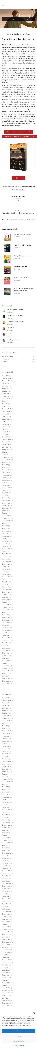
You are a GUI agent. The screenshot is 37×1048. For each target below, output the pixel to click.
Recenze (10, 186)
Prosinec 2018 (6, 607)
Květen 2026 (5, 383)
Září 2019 (5, 584)
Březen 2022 (6, 510)
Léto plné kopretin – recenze (23, 256)
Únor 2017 (5, 663)
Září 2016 (5, 676)
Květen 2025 (5, 414)
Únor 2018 (5, 633)
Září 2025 (5, 404)
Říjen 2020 (5, 554)
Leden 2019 (5, 605)
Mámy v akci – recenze (21, 277)
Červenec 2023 (6, 470)
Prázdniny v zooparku (13, 340)
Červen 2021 (6, 533)
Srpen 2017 (5, 648)
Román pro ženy (20, 189)
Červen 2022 (6, 503)
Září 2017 (5, 645)
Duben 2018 (5, 627)
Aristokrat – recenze (20, 266)
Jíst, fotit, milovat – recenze (22, 234)
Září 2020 (5, 556)
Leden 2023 (5, 485)
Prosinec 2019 (6, 577)
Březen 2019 (6, 599)
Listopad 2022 (6, 490)
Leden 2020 (5, 574)
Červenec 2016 (6, 681)
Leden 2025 (5, 424)
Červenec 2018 (6, 620)
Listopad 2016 (6, 671)
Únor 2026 (5, 391)
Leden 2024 (5, 454)
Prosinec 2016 (6, 668)
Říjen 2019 (5, 582)
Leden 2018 (5, 635)
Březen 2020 (6, 569)
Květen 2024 (5, 444)
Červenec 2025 (6, 409)
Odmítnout (18, 1036)
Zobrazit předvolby (18, 1041)
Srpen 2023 (5, 467)
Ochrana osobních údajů (18, 1045)
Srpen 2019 (5, 587)
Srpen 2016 (5, 678)
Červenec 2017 (6, 650)
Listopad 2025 (6, 398)
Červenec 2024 (6, 439)
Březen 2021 (6, 541)
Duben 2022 (5, 508)
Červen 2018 (6, 622)
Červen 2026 (6, 381)
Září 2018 (5, 615)
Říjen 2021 (5, 523)
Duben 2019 (5, 597)
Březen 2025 (6, 419)
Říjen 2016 (5, 673)
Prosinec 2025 (6, 396)
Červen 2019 (6, 592)
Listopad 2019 (6, 579)
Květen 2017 (5, 655)
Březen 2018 (6, 630)
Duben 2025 (5, 416)
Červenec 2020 (6, 561)
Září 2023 (5, 465)
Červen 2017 (6, 653)
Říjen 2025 (5, 401)
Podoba (9, 333)
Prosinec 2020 (6, 549)
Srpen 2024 (5, 437)
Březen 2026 (6, 388)
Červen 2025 (6, 411)
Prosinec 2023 (6, 457)
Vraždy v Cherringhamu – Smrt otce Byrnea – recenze (23, 289)
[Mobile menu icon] (3, 5)
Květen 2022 (5, 505)
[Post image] (7, 237)
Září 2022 (5, 495)
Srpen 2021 (5, 528)
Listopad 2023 (6, 460)
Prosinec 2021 (6, 518)
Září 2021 (5, 526)
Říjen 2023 (5, 462)
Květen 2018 (5, 625)
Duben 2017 (5, 658)
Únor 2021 (5, 543)
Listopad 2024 (6, 429)
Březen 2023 (6, 480)
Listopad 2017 (6, 640)
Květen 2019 (5, 594)
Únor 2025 (5, 421)
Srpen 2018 (5, 617)
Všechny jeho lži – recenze (22, 245)
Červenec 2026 (6, 378)
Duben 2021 (5, 538)
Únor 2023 (5, 482)
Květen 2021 (5, 536)
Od (21, 186)
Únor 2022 (5, 513)
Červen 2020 (6, 564)
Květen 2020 (5, 566)
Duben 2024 (5, 447)
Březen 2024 (6, 449)
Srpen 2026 (5, 376)
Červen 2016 (6, 683)
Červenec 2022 (6, 500)
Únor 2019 (5, 602)
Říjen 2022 (5, 493)
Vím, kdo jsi (10, 327)
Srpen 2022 (5, 498)
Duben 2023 (5, 477)
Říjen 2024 (5, 432)
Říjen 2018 (5, 612)
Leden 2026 (5, 393)
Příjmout (18, 1031)
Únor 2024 (5, 452)
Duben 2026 (5, 386)
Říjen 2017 (5, 643)
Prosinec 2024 (6, 426)
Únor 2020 (5, 571)
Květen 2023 (5, 475)
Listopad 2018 (6, 610)
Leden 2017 (5, 666)
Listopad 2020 (6, 551)
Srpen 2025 (5, 406)
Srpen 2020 (5, 559)
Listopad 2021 (6, 521)
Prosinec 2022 (6, 488)
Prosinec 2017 (6, 638)
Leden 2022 (5, 516)
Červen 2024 (6, 442)
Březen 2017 (6, 661)
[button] (34, 1013)
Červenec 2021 (6, 531)
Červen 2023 (6, 472)
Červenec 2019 (6, 589)
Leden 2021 (5, 546)
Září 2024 (5, 434)
